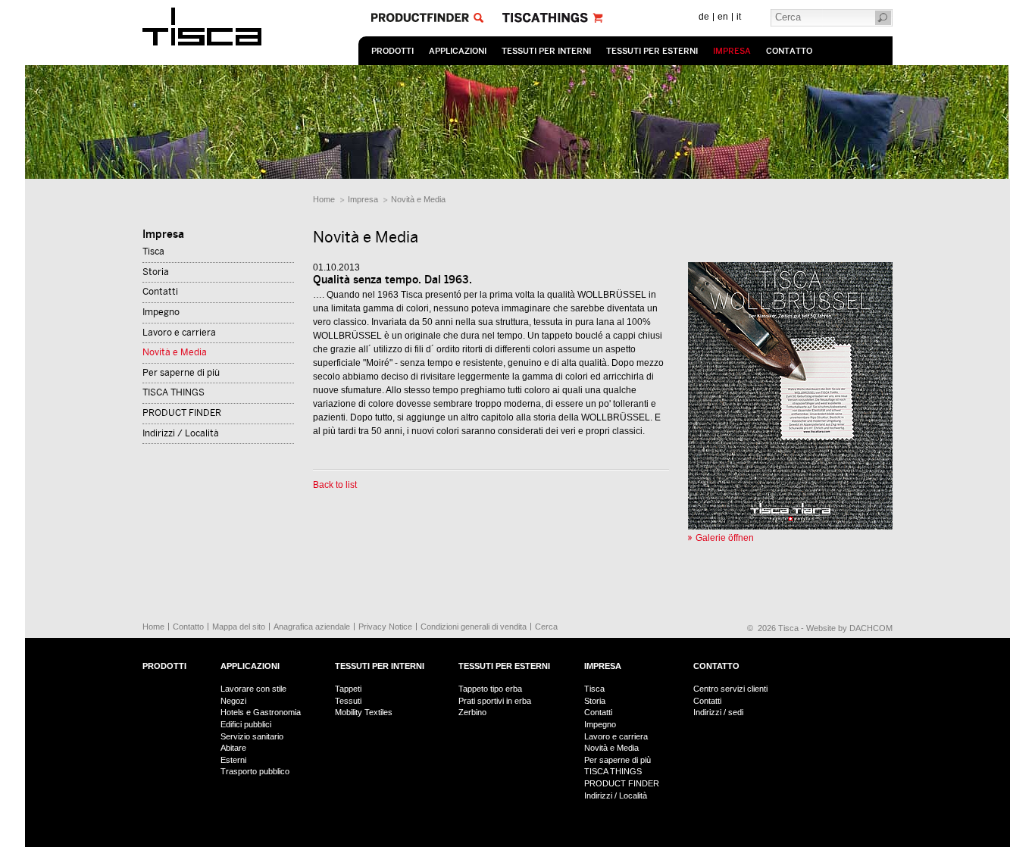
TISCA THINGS (173, 392)
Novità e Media (418, 199)
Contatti (160, 291)
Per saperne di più (181, 372)
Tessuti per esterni (652, 51)
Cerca (546, 626)
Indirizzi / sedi (718, 712)
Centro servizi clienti (730, 688)
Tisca (153, 251)
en (723, 16)
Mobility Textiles (363, 712)
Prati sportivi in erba (494, 700)
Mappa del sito (238, 626)
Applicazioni (457, 51)
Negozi (233, 700)
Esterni (233, 759)
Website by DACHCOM (849, 628)
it (738, 16)
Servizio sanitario (251, 736)
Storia (155, 272)
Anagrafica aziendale (312, 626)
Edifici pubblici (245, 724)
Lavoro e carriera (179, 332)
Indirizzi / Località (180, 433)
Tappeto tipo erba (490, 688)
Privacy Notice (385, 626)
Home (324, 199)
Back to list (335, 485)
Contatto (789, 51)
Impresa (732, 51)
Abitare (233, 747)
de (704, 16)
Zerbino (472, 712)
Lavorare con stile (253, 688)
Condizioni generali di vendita (474, 626)
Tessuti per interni (546, 51)
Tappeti (348, 688)
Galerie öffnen (725, 538)
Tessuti (348, 700)
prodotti (392, 51)
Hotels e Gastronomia (260, 712)
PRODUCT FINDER (181, 413)
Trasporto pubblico (254, 771)
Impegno (161, 312)
